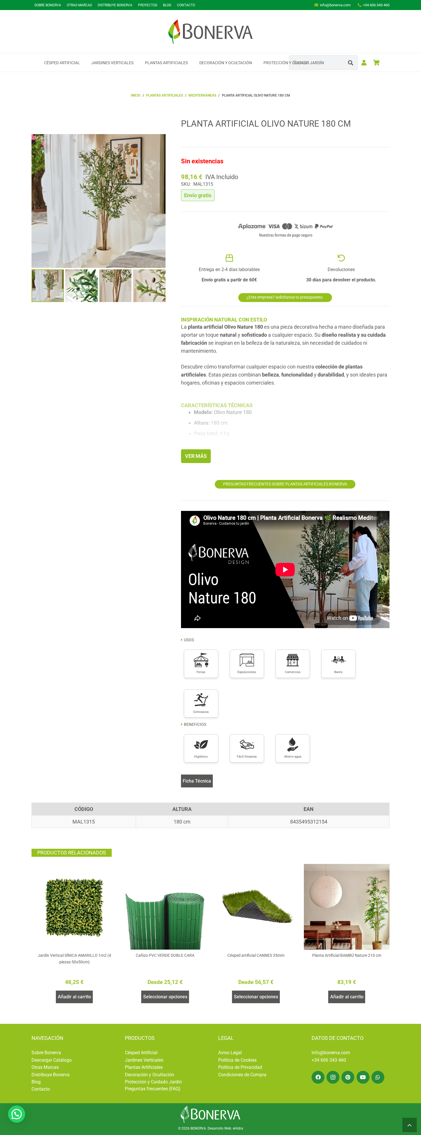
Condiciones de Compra (242, 1074)
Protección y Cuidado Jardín (153, 1082)
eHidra (238, 1128)
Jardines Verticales (144, 1060)
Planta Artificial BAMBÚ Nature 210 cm (346, 955)
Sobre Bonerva (46, 1052)
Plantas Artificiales (144, 1067)
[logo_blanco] (210, 1114)
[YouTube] (363, 1077)
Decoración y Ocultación (149, 1074)
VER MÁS (196, 456)
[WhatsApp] (377, 1077)
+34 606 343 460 (329, 1060)
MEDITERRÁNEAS (202, 95)
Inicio (135, 95)
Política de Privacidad (240, 1067)
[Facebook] (318, 1077)
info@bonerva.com (331, 1052)
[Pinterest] (347, 1077)
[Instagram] (332, 1077)
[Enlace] (364, 62)
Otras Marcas (45, 1067)
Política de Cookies (237, 1060)
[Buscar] (350, 62)
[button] (83, 62)
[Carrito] (376, 63)
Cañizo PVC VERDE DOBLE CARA (165, 955)
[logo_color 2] (210, 31)
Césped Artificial (141, 1052)
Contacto (41, 1089)
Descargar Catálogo (52, 1060)
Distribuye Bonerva (51, 1074)
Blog (36, 1082)
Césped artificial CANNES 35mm (255, 955)
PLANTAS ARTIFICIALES (164, 95)
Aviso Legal (230, 1052)
